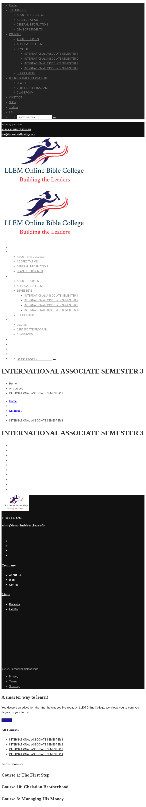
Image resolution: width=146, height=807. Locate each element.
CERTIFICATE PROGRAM (32, 88)
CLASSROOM (25, 92)
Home (13, 5)
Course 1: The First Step (25, 775)
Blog (12, 579)
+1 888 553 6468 (12, 518)
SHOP (12, 102)
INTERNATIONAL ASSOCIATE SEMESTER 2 (51, 58)
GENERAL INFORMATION (32, 24)
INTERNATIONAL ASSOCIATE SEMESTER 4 (51, 68)
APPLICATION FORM (30, 44)
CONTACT (15, 97)
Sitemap (14, 686)
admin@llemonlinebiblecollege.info (23, 525)
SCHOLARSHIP (26, 73)
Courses (14, 604)
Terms (13, 681)
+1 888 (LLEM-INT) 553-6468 (16, 129)
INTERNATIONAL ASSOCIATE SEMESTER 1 (51, 53)
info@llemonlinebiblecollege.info (18, 134)
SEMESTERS (24, 49)
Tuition (13, 107)
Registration (138, 139)
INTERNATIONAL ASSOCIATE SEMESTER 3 (51, 63)
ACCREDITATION (27, 20)
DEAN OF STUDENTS (30, 29)
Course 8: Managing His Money (33, 798)
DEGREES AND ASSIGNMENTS (28, 78)
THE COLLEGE (18, 10)
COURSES (15, 34)
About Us (15, 575)
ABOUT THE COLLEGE (30, 15)
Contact (14, 584)
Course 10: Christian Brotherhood (35, 786)
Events (13, 609)
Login (128, 139)
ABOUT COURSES (28, 39)
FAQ (11, 112)
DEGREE (22, 83)
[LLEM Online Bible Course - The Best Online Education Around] (44, 187)
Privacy (13, 676)
